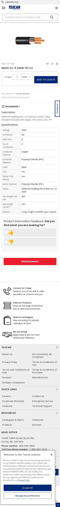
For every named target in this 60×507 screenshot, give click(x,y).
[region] (27, 477)
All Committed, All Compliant (42, 355)
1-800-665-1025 (12, 2)
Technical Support (42, 406)
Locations (7, 406)
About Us (7, 354)
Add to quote (46, 79)
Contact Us (38, 396)
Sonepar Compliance (13, 382)
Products (7, 424)
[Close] (51, 454)
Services (36, 424)
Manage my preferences (27, 495)
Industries (38, 419)
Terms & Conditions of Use (44, 363)
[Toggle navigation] (3, 8)
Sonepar (7, 377)
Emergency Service (42, 401)
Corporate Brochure (13, 401)
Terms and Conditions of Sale (15, 371)
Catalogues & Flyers (13, 419)
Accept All (27, 488)
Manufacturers (40, 377)
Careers (6, 396)
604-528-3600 (27, 445)
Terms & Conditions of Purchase (44, 371)
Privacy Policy (9, 362)
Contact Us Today (22, 288)
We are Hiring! (20, 331)
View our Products (22, 302)
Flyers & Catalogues (23, 317)
